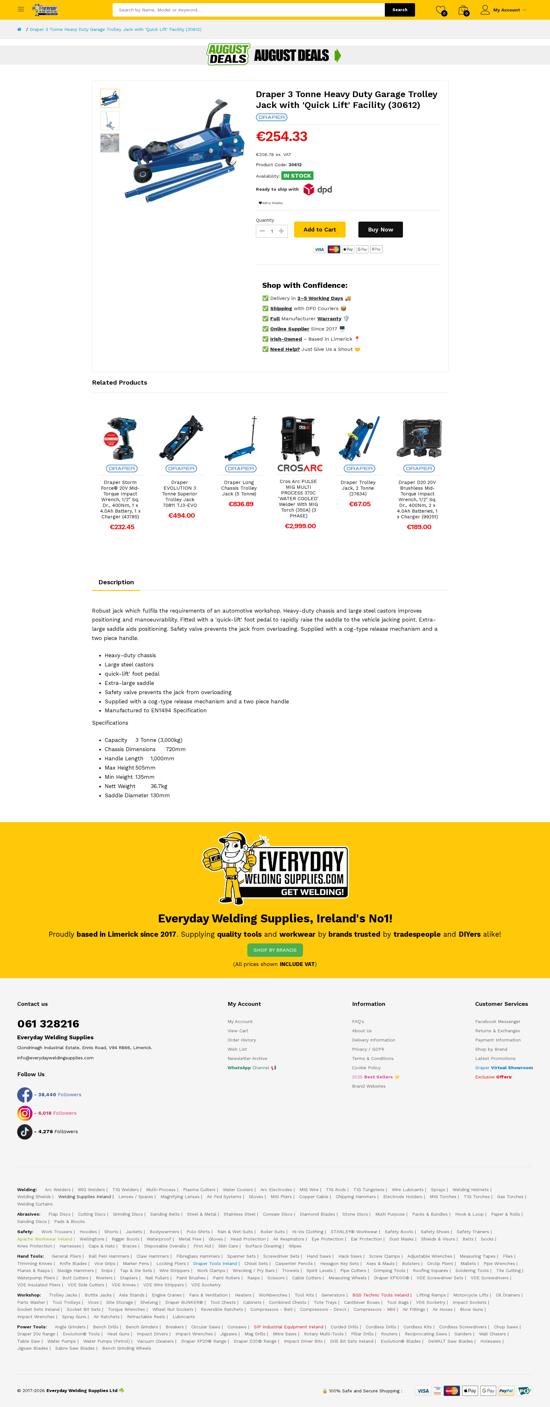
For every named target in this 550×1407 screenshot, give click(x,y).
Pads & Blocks (69, 1221)
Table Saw (28, 1341)
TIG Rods (336, 1189)
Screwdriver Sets (281, 1256)
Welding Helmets (471, 1189)
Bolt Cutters (75, 1277)
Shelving (149, 1302)
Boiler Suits (272, 1231)
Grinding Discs (128, 1214)
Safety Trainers (473, 1231)
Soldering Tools (472, 1270)
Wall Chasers (492, 1333)
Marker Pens (136, 1263)
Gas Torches (510, 1196)
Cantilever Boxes (362, 1302)
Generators (333, 1294)
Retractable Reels (146, 1316)
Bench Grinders (142, 1326)
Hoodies (88, 1231)
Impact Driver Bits (303, 1341)
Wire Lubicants (408, 1189)
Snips (107, 1270)
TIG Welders (125, 1189)
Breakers (175, 1326)
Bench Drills (105, 1326)
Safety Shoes (435, 1231)
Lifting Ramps (431, 1294)
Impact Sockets (470, 1302)
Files (508, 1256)
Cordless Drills (381, 1326)
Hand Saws (319, 1256)
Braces (129, 1245)
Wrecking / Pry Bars (254, 1270)
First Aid (202, 1245)
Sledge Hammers (75, 1270)
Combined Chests (288, 1302)
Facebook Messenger (497, 1021)
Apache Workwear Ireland (44, 1238)
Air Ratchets (107, 1316)
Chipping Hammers (356, 1196)
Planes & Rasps (33, 1270)
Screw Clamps (384, 1256)
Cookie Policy (366, 1067)
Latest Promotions (495, 1058)
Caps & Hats (101, 1245)
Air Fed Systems (224, 1196)
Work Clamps (211, 1270)
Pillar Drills (362, 1333)
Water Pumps (61, 1341)
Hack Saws (350, 1256)
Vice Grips (105, 1263)
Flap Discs (59, 1214)
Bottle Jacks (98, 1294)
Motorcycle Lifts (471, 1294)
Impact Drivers (152, 1333)
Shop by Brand (491, 1049)
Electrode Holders (402, 1196)
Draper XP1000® (391, 1277)
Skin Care (228, 1245)
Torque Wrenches (126, 1309)
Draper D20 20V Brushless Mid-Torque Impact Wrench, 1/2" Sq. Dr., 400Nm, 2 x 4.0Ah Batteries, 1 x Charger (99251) (417, 500)
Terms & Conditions (373, 1058)
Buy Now (380, 229)
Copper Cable (313, 1196)
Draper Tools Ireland (215, 1263)
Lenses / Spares (135, 1196)
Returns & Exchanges (497, 1030)
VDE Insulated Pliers (38, 1284)
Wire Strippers (174, 1270)
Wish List (237, 1049)
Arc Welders (58, 1189)
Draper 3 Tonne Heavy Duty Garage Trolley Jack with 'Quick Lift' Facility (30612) (115, 29)
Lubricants (184, 1316)
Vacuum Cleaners (155, 1341)
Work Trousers (56, 1231)
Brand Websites (369, 1086)
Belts (468, 1238)
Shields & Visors (438, 1238)
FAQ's (358, 1021)
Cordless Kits (418, 1326)
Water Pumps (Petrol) (106, 1341)
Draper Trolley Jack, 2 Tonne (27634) (358, 488)
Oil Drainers (508, 1294)
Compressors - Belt (271, 1309)
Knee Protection (34, 1245)
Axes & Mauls (380, 1263)
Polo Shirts (198, 1231)
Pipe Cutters (353, 1270)
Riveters (104, 1277)
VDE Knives (124, 1284)
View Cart (238, 1030)
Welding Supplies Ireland (84, 1196)
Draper (504, 1067)
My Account (506, 9)
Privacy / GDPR (368, 1049)
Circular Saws (205, 1326)
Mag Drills (254, 1333)
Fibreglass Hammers (198, 1256)
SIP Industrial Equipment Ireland (288, 1326)
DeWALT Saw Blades (450, 1341)
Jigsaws (228, 1333)
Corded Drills (344, 1326)
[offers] (275, 54)
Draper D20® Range (255, 1341)
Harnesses (70, 1245)
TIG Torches (477, 1196)
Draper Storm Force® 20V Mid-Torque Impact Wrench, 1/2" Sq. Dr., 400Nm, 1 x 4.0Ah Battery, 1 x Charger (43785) (120, 500)
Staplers (129, 1277)
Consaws (237, 1326)
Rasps (253, 1277)
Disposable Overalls (165, 1245)
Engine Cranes (167, 1294)
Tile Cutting (508, 1270)
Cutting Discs (92, 1214)
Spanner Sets (241, 1256)
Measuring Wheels (347, 1277)
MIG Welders (91, 1189)
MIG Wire (309, 1189)
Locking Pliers (171, 1263)
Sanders (463, 1333)
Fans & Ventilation (208, 1294)
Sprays (438, 1189)
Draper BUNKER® (184, 1302)
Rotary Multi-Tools (324, 1333)
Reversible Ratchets (222, 1309)
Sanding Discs (32, 1221)
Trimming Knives (34, 1263)
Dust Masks (401, 1238)
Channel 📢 (252, 1067)
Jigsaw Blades (32, 1348)
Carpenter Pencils (294, 1263)
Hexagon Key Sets (339, 1263)
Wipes (295, 1245)
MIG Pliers (281, 1196)
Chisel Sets (256, 1263)
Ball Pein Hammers (108, 1256)
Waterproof (159, 1238)
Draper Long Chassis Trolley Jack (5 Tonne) (239, 488)
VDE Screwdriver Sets (440, 1277)
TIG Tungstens (368, 1189)
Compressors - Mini (374, 1309)
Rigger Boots (125, 1238)
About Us (362, 1030)
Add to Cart (320, 229)
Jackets (134, 1231)
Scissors (276, 1277)
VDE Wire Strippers (163, 1284)
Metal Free (190, 1238)
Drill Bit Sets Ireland (351, 1341)
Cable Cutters (306, 1277)
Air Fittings (414, 1309)
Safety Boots (399, 1231)
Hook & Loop (469, 1214)
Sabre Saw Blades (75, 1348)
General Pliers (66, 1256)
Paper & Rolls (505, 1214)
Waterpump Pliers (36, 1277)
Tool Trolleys (67, 1302)
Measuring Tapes (478, 1256)
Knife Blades (73, 1263)
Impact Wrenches (36, 1316)
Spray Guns (74, 1316)
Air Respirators (288, 1238)
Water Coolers (238, 1189)
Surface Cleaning (263, 1245)
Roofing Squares (430, 1270)
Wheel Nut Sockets (173, 1309)
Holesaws (490, 1341)
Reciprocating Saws (426, 1333)
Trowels (290, 1270)
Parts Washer (31, 1302)
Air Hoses (443, 1309)
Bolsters (411, 1263)
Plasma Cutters (199, 1189)
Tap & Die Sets (136, 1270)
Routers (389, 1333)
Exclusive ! (493, 1076)
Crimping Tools (389, 1270)
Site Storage (119, 1302)
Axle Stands (132, 1294)
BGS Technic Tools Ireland (380, 1294)
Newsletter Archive (247, 1058)
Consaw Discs (278, 1214)
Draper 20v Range (36, 1333)
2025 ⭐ (376, 1076)
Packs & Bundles (430, 1214)
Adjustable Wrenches (429, 1256)
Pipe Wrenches (499, 1263)
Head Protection (248, 1238)
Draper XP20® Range (203, 1341)
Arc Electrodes (276, 1189)
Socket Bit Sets (84, 1309)
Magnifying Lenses (180, 1196)
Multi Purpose (390, 1214)
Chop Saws (506, 1326)
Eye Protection (327, 1238)
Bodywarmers (164, 1231)
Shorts (111, 1231)
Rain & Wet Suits (235, 1231)
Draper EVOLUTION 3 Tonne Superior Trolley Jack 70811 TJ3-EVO (179, 494)
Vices (93, 1302)
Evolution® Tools (81, 1333)
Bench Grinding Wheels (126, 1348)
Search (399, 9)
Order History (242, 1039)
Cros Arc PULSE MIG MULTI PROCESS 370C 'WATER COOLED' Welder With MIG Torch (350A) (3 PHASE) (298, 499)
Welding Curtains (35, 1203)
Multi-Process (161, 1189)
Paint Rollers (226, 1277)
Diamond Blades (317, 1214)
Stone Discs (355, 1214)
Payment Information (498, 1039)
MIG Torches (443, 1196)
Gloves (256, 1196)
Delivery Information (373, 1039)
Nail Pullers (157, 1277)
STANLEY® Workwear (354, 1231)
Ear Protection (366, 1238)
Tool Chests (223, 1302)
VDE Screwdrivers (490, 1277)
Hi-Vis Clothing (307, 1231)
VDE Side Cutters (86, 1284)
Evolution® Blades (401, 1341)
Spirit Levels (320, 1270)
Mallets (468, 1263)
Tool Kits (304, 1294)
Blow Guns (471, 1309)
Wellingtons (92, 1238)
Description (116, 582)
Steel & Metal (201, 1214)
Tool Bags (398, 1302)
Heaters (243, 1294)
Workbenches (273, 1294)
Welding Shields (34, 1196)
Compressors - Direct (323, 1309)
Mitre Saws (285, 1333)
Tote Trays (325, 1302)
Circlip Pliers (440, 1263)
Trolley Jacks (63, 1294)
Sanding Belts (165, 1214)
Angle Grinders (70, 1326)
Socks (487, 1238)
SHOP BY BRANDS (275, 950)
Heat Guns (118, 1333)
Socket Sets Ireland (38, 1309)
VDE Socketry (206, 1284)
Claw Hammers (153, 1256)
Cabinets (252, 1302)
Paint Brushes (191, 1277)
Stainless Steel (240, 1214)
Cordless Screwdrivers (463, 1326)
